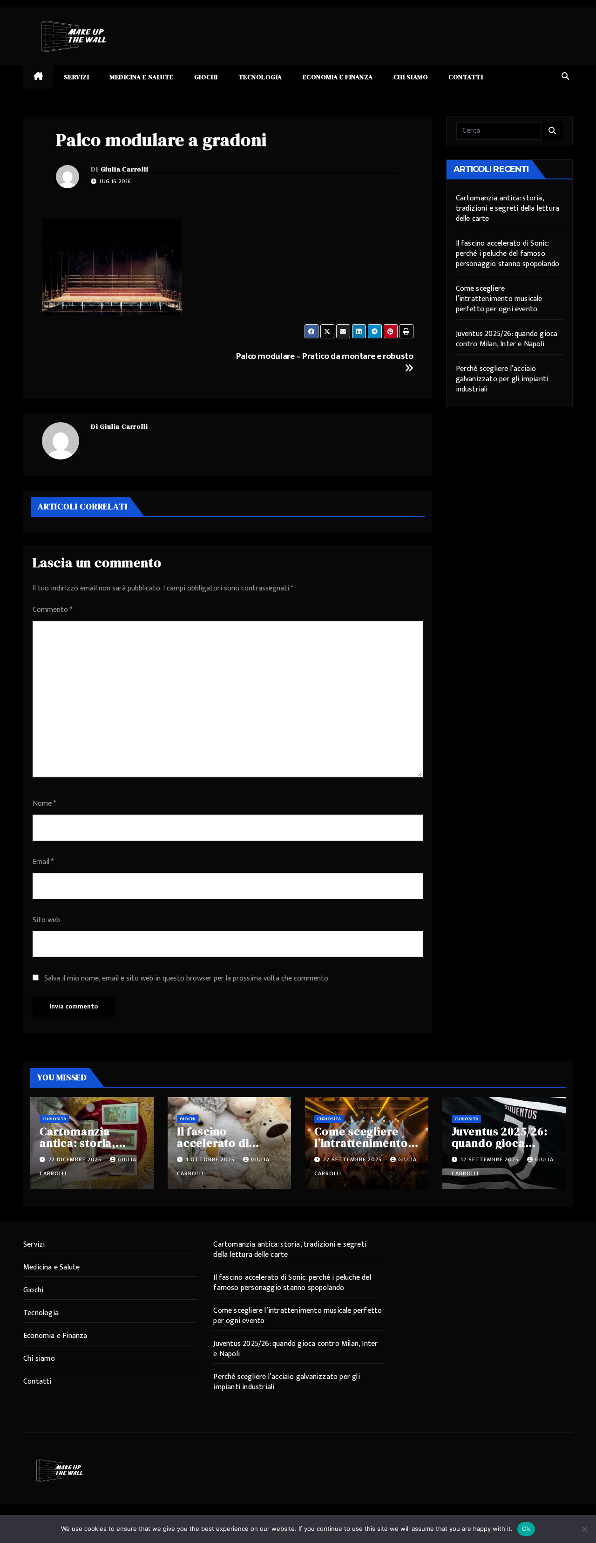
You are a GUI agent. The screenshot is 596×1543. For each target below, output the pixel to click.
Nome (44, 803)
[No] (584, 1529)
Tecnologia (260, 77)
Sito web (46, 920)
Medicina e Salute (141, 77)
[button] (565, 76)
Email (43, 862)
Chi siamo (410, 77)
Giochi (206, 77)
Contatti (465, 77)
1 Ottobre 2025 (211, 1159)
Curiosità (54, 1119)
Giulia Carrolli (125, 169)
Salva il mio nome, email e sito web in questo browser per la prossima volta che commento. (187, 978)
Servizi (76, 77)
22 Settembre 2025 (353, 1159)
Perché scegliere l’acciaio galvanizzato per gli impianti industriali (502, 379)
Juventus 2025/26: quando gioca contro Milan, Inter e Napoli (507, 339)
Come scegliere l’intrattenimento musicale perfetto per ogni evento (499, 298)
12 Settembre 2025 (491, 1159)
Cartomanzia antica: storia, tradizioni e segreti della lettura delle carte (508, 208)
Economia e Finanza (338, 77)
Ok (526, 1528)
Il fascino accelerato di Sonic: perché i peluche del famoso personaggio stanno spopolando (508, 253)
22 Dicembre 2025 (75, 1159)
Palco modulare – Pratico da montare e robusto (324, 356)
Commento (52, 609)
